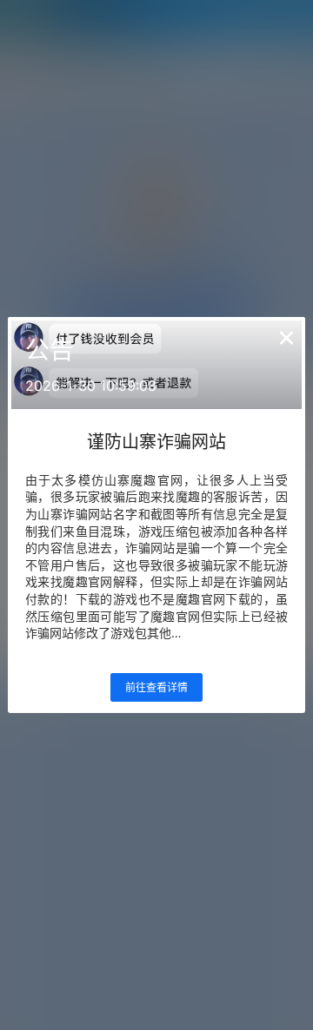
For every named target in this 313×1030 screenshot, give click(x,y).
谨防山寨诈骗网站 (156, 442)
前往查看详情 (156, 687)
